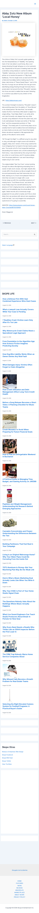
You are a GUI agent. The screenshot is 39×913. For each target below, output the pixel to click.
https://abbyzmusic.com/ (13, 100)
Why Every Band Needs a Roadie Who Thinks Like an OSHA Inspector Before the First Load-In (18, 629)
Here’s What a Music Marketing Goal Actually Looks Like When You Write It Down (18, 580)
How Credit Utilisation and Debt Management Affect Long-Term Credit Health (19, 392)
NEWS (20, 886)
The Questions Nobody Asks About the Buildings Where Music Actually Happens (19, 603)
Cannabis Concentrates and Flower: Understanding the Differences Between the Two (19, 533)
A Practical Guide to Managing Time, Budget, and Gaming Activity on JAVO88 (19, 480)
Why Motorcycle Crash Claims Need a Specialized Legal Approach (18, 332)
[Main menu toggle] (35, 4)
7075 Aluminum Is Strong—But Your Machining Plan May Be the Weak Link (18, 568)
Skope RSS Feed (7, 758)
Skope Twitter (6, 761)
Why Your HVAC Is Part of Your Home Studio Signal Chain (18, 592)
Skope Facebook (7, 755)
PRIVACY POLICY (19, 897)
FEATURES (19, 883)
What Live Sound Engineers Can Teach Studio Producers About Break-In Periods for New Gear (19, 616)
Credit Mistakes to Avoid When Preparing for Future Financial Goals (17, 430)
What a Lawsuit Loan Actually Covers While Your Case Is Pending (18, 310)
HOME (19, 881)
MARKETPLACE (19, 892)
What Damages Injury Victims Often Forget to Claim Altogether (17, 366)
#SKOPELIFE (19, 890)
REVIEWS (19, 888)
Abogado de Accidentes (19, 870)
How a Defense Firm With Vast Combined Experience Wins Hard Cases (19, 300)
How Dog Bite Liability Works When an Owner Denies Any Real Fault (18, 355)
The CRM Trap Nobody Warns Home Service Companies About (18, 655)
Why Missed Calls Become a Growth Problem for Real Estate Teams (18, 680)
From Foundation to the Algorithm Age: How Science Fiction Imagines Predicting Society (19, 343)
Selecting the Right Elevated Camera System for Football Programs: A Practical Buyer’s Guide (18, 706)
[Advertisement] (19, 801)
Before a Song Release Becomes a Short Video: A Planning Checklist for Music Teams (19, 404)
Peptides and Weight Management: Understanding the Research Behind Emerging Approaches (18, 506)
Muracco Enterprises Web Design (12, 752)
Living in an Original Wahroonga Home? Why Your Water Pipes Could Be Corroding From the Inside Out (19, 557)
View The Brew (7, 764)
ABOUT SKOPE (19, 895)
